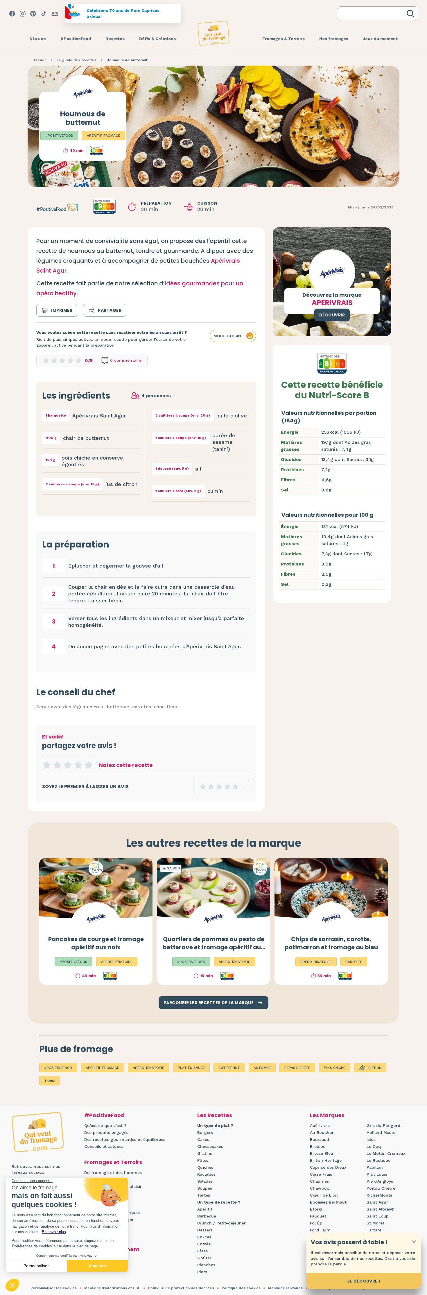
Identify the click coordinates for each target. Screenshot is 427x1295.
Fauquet (318, 1216)
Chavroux (319, 1188)
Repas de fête (297, 1068)
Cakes (203, 1139)
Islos (371, 1139)
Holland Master (382, 1132)
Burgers (205, 1132)
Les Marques (327, 1115)
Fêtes (202, 1251)
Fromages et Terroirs (113, 1162)
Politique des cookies (241, 1288)
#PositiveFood (59, 136)
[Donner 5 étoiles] (88, 765)
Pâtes (202, 1160)
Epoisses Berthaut (328, 1202)
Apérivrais (320, 1125)
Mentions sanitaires (285, 1288)
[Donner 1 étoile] (46, 765)
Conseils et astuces (103, 1146)
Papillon (375, 1167)
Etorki (316, 1209)
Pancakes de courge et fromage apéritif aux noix (96, 943)
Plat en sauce (191, 1068)
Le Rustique (378, 1160)
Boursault (319, 1139)
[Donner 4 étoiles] (78, 765)
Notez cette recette (126, 765)
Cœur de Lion (324, 1195)
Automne (262, 1068)
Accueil (39, 60)
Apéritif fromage (103, 136)
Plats (202, 1271)
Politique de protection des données (181, 1288)
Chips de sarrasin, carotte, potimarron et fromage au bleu (331, 943)
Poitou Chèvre (381, 1188)
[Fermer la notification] (414, 1241)
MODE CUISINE (229, 336)
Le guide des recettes (76, 60)
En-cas (204, 1237)
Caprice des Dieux (328, 1167)
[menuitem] (37, 39)
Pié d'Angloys (380, 1181)
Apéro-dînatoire (148, 1068)
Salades (205, 1181)
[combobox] (373, 13)
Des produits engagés (106, 1132)
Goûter (204, 1258)
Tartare (374, 1230)
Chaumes (319, 1181)
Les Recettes (214, 1115)
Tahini (49, 1081)
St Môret (375, 1223)
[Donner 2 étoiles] (57, 765)
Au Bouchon (322, 1132)
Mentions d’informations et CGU (112, 1288)
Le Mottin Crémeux (386, 1153)
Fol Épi (317, 1223)
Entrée (204, 1244)
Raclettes (206, 1174)
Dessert (204, 1230)
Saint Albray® (380, 1209)
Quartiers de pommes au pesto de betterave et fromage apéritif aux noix (213, 947)
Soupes (204, 1188)
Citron (374, 1068)
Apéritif (204, 1209)
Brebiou (318, 1146)
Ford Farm (320, 1230)
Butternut (229, 1068)
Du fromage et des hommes (113, 1172)
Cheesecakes (210, 1146)
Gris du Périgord (383, 1125)
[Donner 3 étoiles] (67, 765)
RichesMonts (379, 1195)
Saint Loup (378, 1216)
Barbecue (206, 1216)
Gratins (204, 1153)
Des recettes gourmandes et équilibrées (124, 1139)
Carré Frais (321, 1174)
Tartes (203, 1195)
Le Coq (374, 1146)
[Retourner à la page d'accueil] (213, 33)
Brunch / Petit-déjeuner (221, 1223)
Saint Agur (377, 1202)
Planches (206, 1264)
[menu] (37, 39)
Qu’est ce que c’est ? (105, 1125)
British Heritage (326, 1160)
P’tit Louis (377, 1174)
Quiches (205, 1167)
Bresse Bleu (321, 1153)
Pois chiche (334, 1068)
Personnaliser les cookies (54, 1288)
